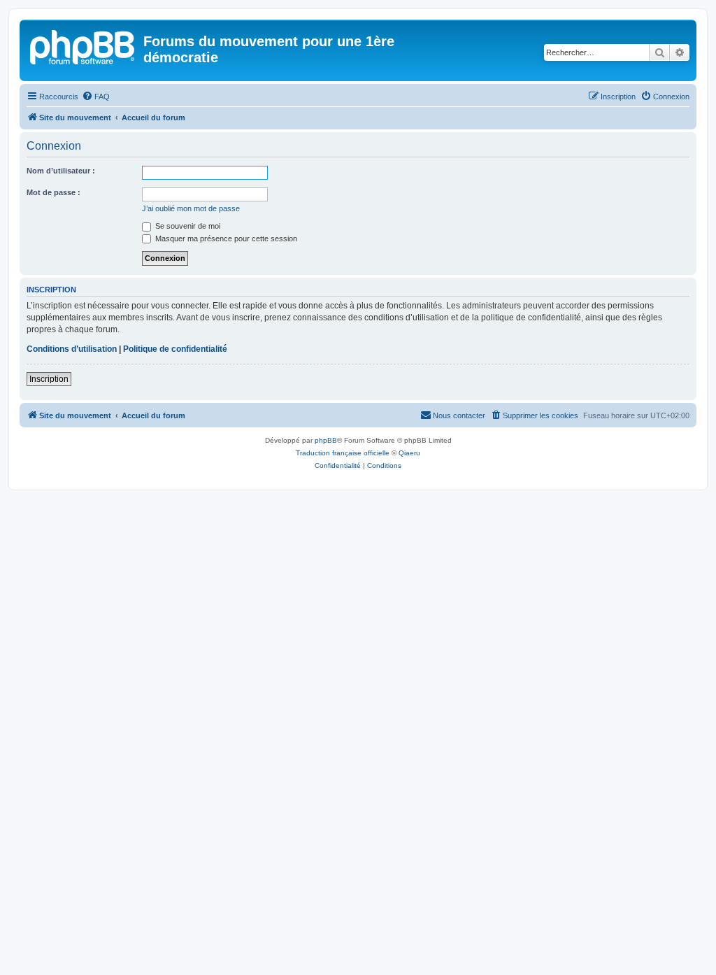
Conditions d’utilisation (72, 349)
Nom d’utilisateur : (61, 170)
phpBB (326, 440)
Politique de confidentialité (175, 349)
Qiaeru (409, 453)
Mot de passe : (53, 192)
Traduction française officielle (342, 453)
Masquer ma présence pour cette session (225, 238)
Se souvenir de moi (186, 226)
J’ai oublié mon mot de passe (191, 208)
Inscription (49, 379)
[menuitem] (96, 96)
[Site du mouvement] (83, 45)
